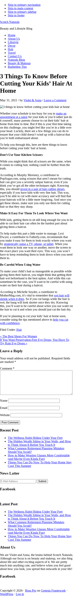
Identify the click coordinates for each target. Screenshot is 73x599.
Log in (20, 594)
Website (5, 415)
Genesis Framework (53, 590)
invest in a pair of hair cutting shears (42, 189)
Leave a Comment (55, 100)
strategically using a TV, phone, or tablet (28, 244)
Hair (19, 329)
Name (3, 400)
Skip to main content (20, 8)
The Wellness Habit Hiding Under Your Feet (35, 437)
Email (3, 407)
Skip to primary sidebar (22, 11)
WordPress (6, 594)
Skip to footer (16, 15)
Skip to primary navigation (24, 4)
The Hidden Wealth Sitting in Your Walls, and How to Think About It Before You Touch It (39, 443)
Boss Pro (30, 590)
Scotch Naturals (9, 22)
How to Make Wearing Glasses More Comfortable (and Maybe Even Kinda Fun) (39, 457)
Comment (7, 368)
